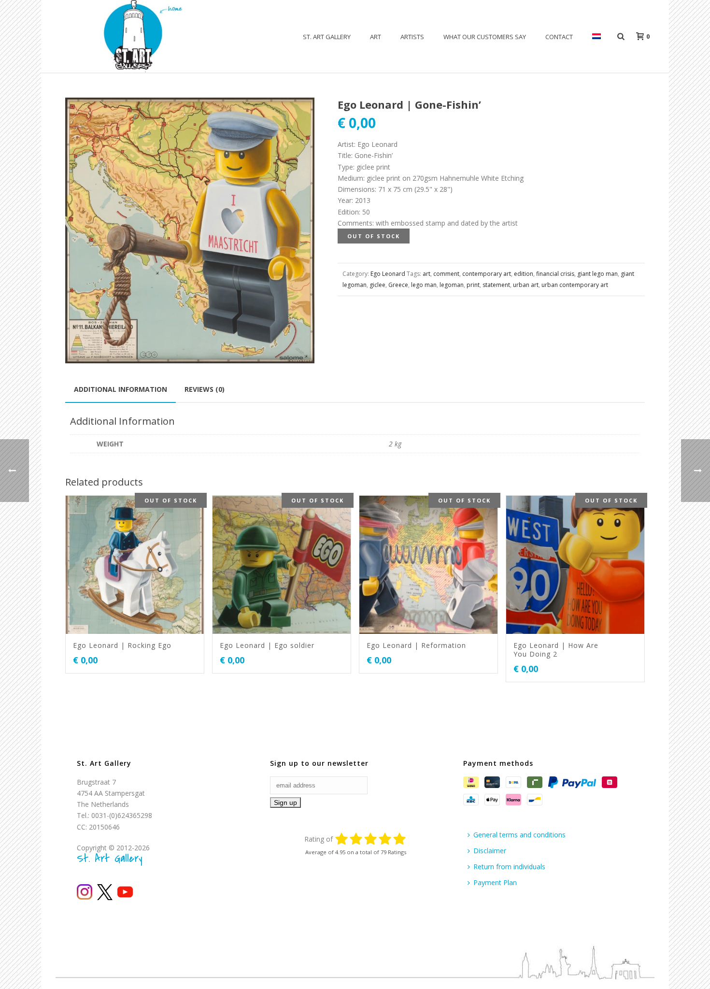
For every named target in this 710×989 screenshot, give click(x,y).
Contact (559, 36)
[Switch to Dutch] (596, 37)
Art (375, 36)
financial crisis (555, 274)
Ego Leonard (387, 274)
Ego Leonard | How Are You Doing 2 (555, 650)
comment (446, 274)
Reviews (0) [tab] (205, 389)
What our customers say (484, 36)
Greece (398, 285)
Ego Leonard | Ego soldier (267, 645)
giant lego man (597, 274)
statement (496, 285)
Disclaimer (489, 850)
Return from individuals (509, 866)
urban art (526, 285)
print (473, 285)
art (426, 274)
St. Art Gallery (327, 36)
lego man (424, 285)
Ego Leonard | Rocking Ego (122, 645)
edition (523, 274)
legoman (452, 285)
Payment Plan (495, 882)
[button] (296, 116)
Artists (412, 36)
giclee (377, 285)
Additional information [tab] (120, 389)
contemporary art (486, 274)
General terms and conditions (519, 834)
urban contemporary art (574, 285)
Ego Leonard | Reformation (416, 645)
